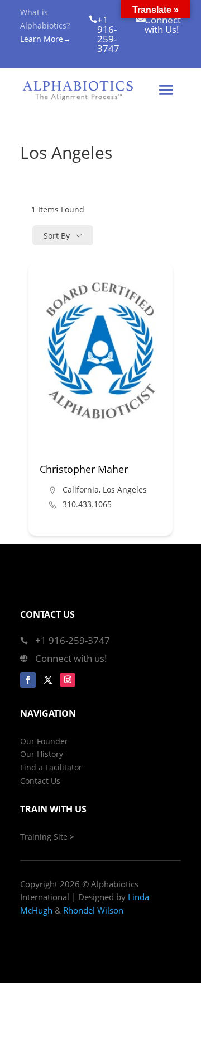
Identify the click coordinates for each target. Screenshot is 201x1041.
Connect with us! (71, 658)
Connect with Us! (163, 24)
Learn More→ (45, 39)
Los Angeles (125, 489)
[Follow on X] (48, 680)
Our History (41, 754)
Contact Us (40, 780)
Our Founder (44, 741)
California (81, 489)
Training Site (44, 836)
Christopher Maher (84, 469)
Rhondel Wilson (93, 910)
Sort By (57, 235)
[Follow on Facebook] (28, 680)
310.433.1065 (87, 504)
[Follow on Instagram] (67, 680)
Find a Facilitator (51, 767)
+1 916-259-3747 (108, 34)
